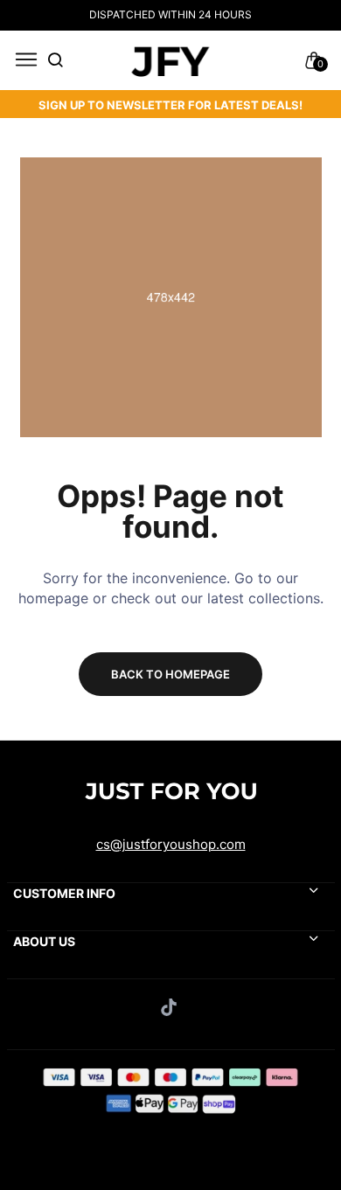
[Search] (55, 61)
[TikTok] (171, 1008)
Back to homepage (170, 674)
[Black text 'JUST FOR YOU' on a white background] (169, 59)
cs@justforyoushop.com (171, 844)
